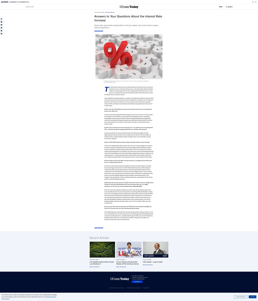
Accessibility (146, 288)
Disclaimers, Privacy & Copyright (134, 288)
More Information (241, 297)
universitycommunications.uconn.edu (140, 277)
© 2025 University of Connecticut (116, 288)
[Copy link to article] (1, 18)
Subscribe (137, 281)
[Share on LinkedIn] (1, 27)
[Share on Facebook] (1, 30)
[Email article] (1, 21)
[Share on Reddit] (1, 33)
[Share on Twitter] (1, 24)
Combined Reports (110, 12)
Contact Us (134, 279)
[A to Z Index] (256, 2)
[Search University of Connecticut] (253, 2)
